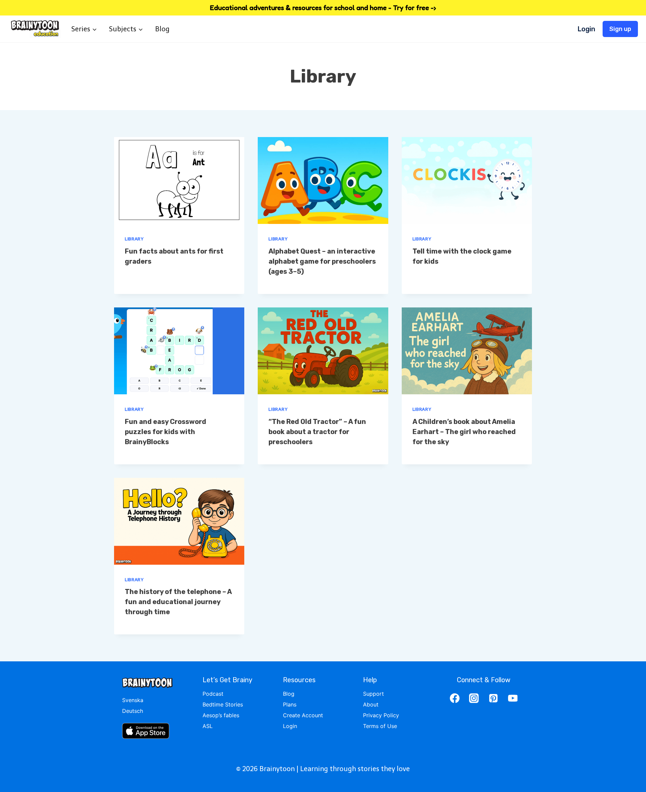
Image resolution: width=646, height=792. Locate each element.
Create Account (303, 715)
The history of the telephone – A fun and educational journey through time (178, 602)
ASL (208, 726)
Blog (162, 29)
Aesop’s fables (221, 715)
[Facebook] (454, 698)
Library (134, 239)
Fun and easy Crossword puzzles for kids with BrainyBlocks (165, 432)
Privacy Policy (381, 715)
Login (586, 29)
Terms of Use (380, 726)
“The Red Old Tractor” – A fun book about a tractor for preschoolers (317, 432)
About (371, 704)
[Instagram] (474, 698)
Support (373, 693)
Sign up (620, 29)
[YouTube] (513, 698)
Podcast (213, 693)
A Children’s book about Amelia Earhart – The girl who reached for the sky (464, 432)
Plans (289, 704)
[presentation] (179, 180)
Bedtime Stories (223, 704)
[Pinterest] (493, 698)
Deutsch (132, 710)
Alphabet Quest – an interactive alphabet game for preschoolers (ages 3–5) (322, 261)
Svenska (132, 700)
